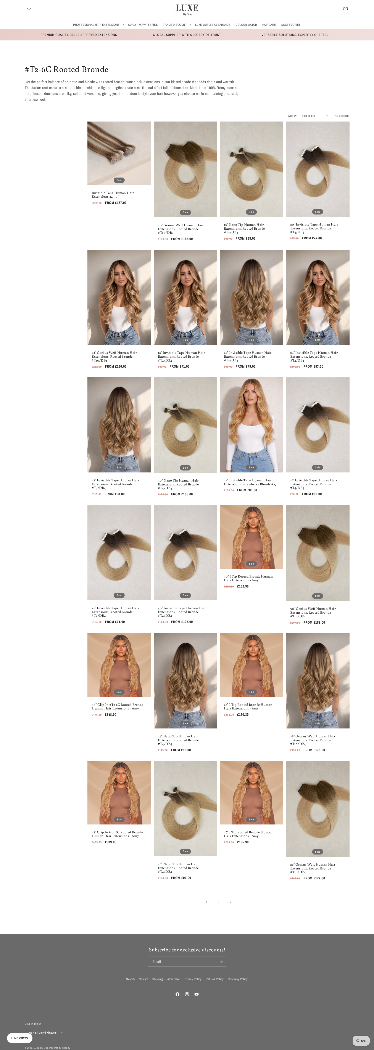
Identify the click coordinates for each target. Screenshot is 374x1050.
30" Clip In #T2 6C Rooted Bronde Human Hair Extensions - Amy (117, 706)
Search (130, 979)
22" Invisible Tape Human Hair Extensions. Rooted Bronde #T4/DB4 (247, 356)
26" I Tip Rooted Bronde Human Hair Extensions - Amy (248, 834)
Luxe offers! (20, 1038)
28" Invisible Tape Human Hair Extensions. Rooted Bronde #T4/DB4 (115, 484)
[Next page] (230, 902)
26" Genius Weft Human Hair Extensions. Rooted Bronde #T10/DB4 (312, 868)
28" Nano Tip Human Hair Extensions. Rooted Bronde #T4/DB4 (178, 740)
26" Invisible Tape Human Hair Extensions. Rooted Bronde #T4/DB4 (115, 612)
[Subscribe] (221, 962)
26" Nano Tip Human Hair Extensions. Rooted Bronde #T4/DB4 (178, 868)
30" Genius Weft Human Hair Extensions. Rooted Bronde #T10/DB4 (313, 612)
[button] (29, 9)
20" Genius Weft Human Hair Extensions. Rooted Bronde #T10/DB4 (181, 229)
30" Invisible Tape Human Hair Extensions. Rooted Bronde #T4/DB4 (182, 612)
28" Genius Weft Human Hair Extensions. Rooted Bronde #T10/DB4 (312, 740)
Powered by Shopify (59, 1047)
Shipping (157, 979)
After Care (173, 979)
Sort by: (292, 116)
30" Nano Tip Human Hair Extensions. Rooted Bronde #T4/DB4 (178, 484)
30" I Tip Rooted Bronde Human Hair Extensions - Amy (248, 578)
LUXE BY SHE (41, 1047)
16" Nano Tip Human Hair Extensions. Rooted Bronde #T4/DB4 (244, 228)
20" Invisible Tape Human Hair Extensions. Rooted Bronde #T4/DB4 (314, 228)
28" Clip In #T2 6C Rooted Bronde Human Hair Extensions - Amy (117, 834)
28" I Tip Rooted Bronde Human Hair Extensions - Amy (248, 706)
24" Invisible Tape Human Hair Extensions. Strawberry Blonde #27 (250, 482)
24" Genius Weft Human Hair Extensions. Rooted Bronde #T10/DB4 (114, 356)
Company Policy (238, 979)
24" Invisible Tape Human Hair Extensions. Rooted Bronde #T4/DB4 (314, 356)
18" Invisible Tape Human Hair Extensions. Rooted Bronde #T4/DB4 (181, 356)
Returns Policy (215, 979)
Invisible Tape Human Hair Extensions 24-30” (113, 194)
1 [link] (207, 902)
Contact (143, 979)
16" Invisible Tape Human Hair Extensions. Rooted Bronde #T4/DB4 (313, 484)
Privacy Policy (193, 979)
